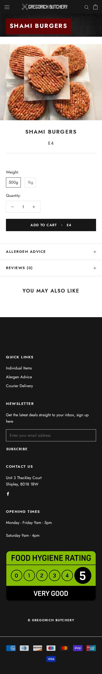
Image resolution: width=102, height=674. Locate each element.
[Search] (86, 7)
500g (13, 182)
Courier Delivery (19, 386)
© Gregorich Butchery (51, 620)
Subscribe (17, 449)
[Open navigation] (6, 7)
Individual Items (19, 368)
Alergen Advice (19, 377)
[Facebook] (8, 493)
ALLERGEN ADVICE (26, 251)
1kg (30, 182)
